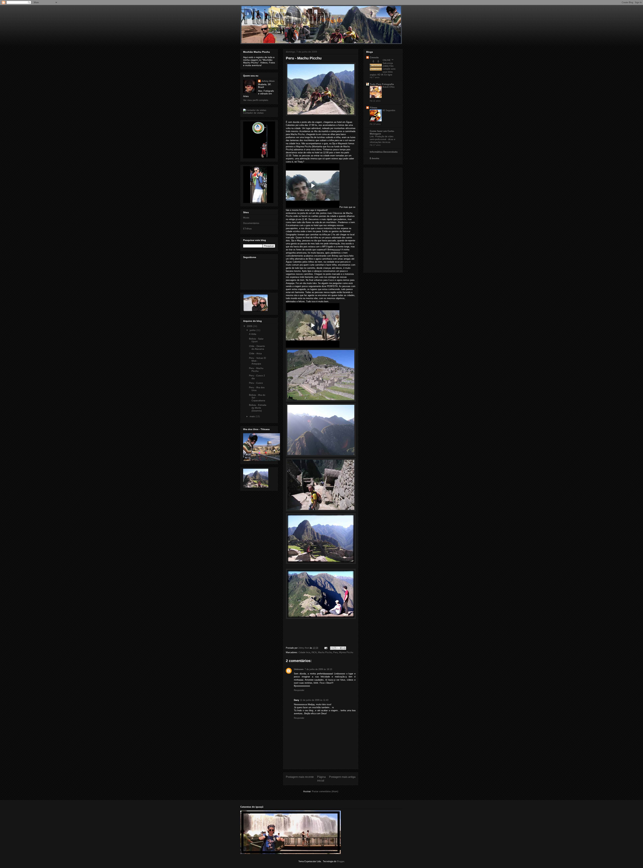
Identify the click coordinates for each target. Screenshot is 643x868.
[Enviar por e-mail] (331, 648)
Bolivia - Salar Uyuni (256, 340)
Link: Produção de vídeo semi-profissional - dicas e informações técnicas (382, 139)
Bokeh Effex (389, 87)
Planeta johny (244, 9)
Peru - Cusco (256, 383)
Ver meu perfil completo (255, 100)
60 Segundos (389, 110)
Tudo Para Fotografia (382, 84)
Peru (335, 652)
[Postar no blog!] (335, 648)
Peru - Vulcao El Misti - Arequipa (257, 361)
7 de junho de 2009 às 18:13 (318, 669)
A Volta (252, 334)
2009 (250, 326)
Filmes (373, 107)
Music (246, 217)
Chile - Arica (255, 353)
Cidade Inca (304, 652)
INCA (314, 652)
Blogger (340, 861)
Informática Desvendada (384, 151)
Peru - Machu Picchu (256, 369)
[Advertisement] (379, 219)
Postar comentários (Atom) (325, 791)
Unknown (299, 669)
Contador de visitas (253, 112)
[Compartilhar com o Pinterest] (344, 648)
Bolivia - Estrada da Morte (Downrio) (257, 408)
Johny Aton (268, 81)
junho (253, 330)
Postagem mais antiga (342, 776)
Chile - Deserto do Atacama (257, 347)
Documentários (251, 223)
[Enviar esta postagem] (325, 648)
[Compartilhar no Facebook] (341, 648)
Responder (299, 690)
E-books (374, 158)
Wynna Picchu (346, 652)
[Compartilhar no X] (338, 648)
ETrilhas (247, 228)
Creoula (374, 57)
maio (253, 416)
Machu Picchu (325, 652)
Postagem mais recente (300, 776)
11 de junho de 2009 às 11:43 (314, 700)
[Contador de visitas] (254, 110)
